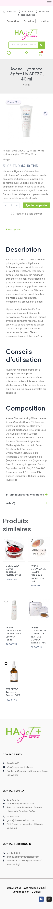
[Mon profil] (26, 53)
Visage (26, 84)
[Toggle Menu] (49, 2)
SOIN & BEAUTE (20, 150)
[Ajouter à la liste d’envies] (6, 540)
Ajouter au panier (36, 205)
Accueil (6, 150)
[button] (45, 113)
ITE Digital (35, 891)
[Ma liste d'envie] (9, 53)
